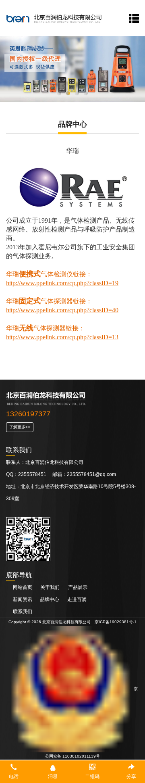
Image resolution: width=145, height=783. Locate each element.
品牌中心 (50, 599)
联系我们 (22, 611)
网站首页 (22, 587)
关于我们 (50, 587)
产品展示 (77, 587)
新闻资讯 (23, 599)
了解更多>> (19, 427)
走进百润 (77, 599)
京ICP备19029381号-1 (116, 622)
